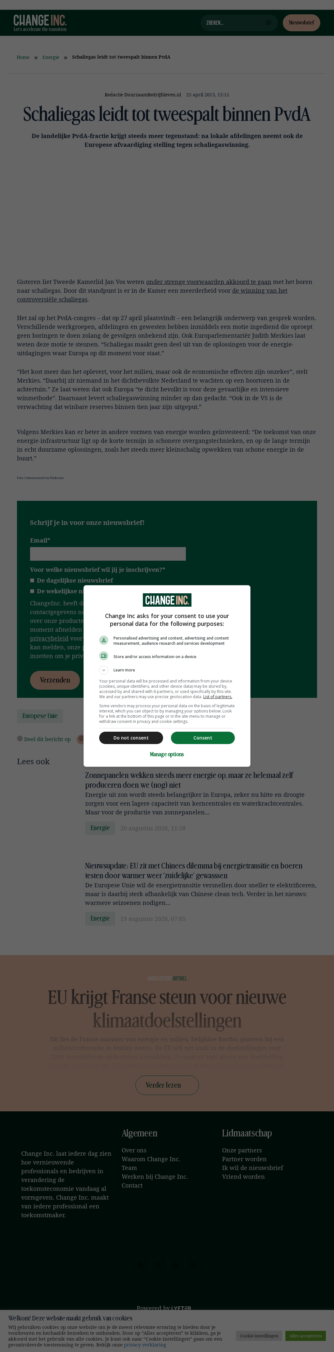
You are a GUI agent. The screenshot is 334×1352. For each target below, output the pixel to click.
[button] (167, 670)
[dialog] (167, 676)
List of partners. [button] (217, 696)
